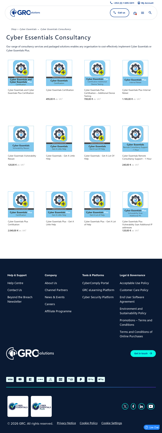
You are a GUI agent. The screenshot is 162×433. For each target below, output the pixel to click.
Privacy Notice (66, 423)
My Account (147, 3)
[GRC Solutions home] (30, 353)
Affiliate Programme (58, 311)
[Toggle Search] (150, 13)
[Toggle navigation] (142, 13)
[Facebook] (133, 406)
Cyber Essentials (28, 29)
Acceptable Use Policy (134, 283)
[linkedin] (141, 406)
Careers (50, 304)
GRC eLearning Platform (98, 290)
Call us (121, 12)
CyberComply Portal (95, 283)
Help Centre (15, 283)
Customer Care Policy (134, 290)
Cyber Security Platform (98, 297)
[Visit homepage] (25, 13)
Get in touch (141, 353)
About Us (51, 283)
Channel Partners (56, 290)
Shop (13, 29)
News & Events (55, 297)
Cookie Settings (111, 423)
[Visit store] (135, 13)
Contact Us (14, 290)
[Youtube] (151, 406)
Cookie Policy (89, 423)
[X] (125, 406)
